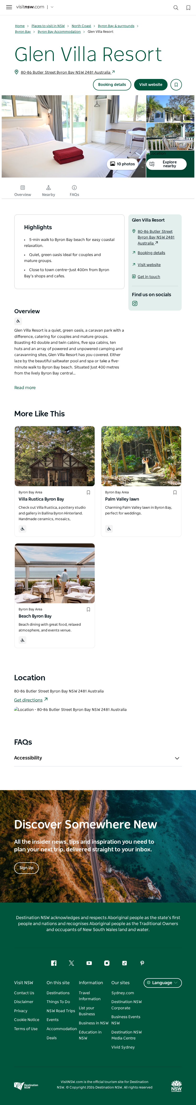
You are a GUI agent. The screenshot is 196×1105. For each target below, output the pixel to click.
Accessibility (28, 758)
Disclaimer (23, 1002)
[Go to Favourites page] (187, 7)
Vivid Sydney (123, 1047)
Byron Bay (23, 31)
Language (162, 983)
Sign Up (26, 868)
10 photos (126, 164)
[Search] (176, 9)
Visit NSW (23, 983)
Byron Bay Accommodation (59, 31)
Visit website (150, 85)
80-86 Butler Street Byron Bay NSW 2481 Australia (66, 72)
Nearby (48, 195)
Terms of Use (26, 1029)
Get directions (28, 700)
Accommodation (62, 1029)
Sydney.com (122, 993)
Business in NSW (94, 1023)
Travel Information (90, 996)
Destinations (58, 993)
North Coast (81, 26)
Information (91, 983)
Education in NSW (90, 1035)
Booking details (112, 85)
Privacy (20, 1011)
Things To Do (58, 1002)
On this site (58, 983)
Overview (22, 195)
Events (53, 1020)
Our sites (120, 983)
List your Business (87, 1011)
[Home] (30, 7)
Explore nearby (170, 164)
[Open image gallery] (74, 177)
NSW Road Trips (61, 1011)
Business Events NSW (125, 1020)
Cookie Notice (26, 1020)
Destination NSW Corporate (126, 1005)
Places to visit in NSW (48, 26)
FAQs (74, 195)
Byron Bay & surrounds (116, 26)
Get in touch (149, 277)
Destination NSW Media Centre (126, 1035)
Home (20, 26)
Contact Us (24, 993)
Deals (52, 1038)
